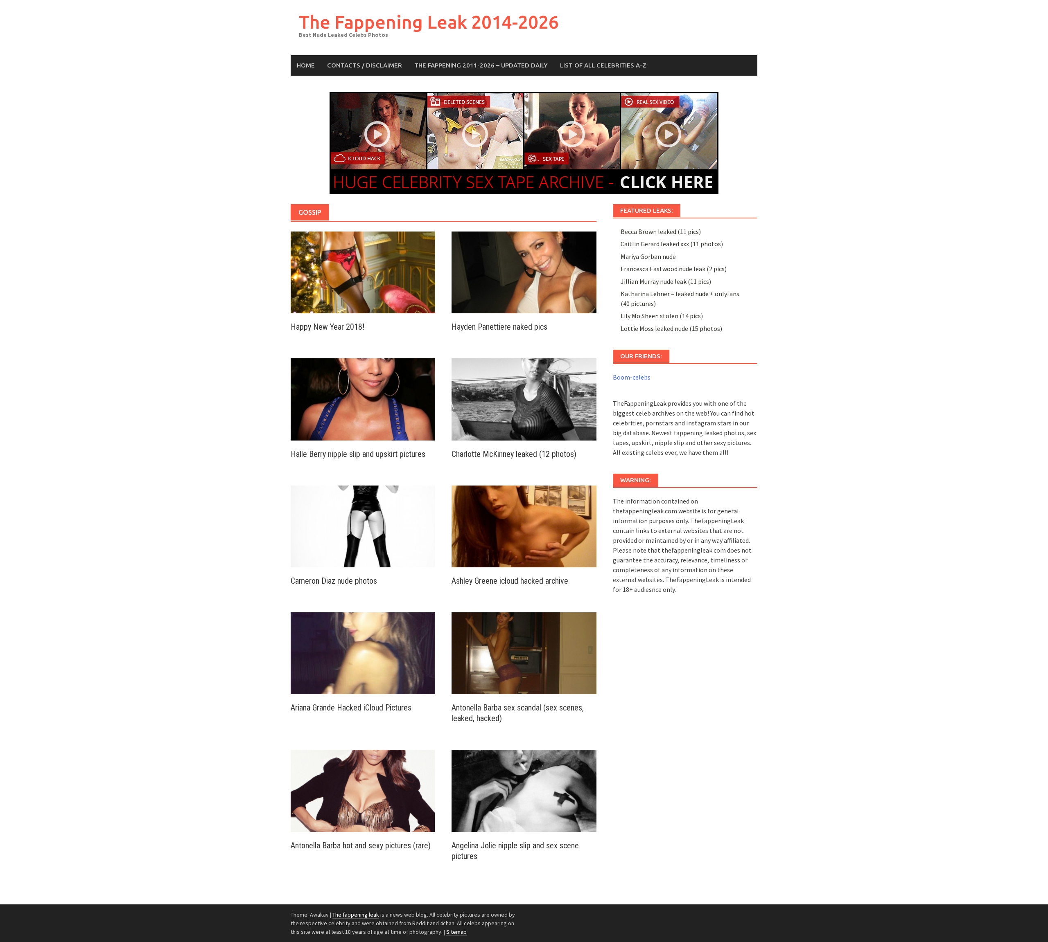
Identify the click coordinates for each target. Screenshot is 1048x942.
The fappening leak (355, 914)
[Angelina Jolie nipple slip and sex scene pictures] (524, 790)
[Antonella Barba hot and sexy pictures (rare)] (363, 790)
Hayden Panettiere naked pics (499, 327)
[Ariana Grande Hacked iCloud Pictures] (363, 652)
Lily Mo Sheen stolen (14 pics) (662, 316)
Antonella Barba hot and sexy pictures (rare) (361, 845)
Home (306, 65)
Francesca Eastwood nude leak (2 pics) (674, 269)
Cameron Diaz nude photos (334, 581)
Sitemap (456, 931)
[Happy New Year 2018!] (363, 272)
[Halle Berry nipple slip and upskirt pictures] (363, 398)
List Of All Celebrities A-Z (603, 65)
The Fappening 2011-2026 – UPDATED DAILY (481, 65)
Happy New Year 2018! (327, 327)
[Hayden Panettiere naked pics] (524, 272)
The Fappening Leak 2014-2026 (429, 22)
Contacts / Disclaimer (364, 65)
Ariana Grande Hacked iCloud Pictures (351, 708)
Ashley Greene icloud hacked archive (510, 581)
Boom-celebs (631, 377)
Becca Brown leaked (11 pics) (661, 231)
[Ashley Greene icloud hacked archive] (524, 526)
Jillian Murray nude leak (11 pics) (666, 281)
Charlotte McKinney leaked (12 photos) (514, 454)
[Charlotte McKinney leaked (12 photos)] (524, 398)
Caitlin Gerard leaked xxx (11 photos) (672, 244)
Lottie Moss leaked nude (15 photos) (671, 328)
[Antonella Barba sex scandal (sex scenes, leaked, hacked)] (524, 652)
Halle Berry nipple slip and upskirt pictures (358, 454)
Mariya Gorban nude (648, 256)
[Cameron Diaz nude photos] (363, 526)
